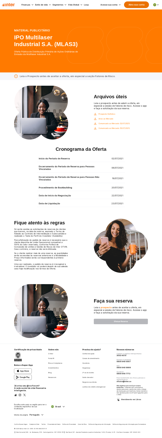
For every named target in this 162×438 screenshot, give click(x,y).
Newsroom (52, 377)
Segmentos (58, 5)
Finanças (25, 5)
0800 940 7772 (123, 374)
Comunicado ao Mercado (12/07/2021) (114, 123)
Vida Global (73, 5)
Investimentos (53, 368)
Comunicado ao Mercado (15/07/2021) (114, 128)
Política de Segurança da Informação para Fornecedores (129, 424)
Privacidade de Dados (54, 424)
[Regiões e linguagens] (156, 5)
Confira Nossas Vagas (20, 424)
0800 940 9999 (124, 368)
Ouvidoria (86, 363)
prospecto (106, 307)
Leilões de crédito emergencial (93, 387)
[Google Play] (23, 377)
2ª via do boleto (88, 373)
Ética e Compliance (55, 363)
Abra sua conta (137, 4)
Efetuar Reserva (121, 321)
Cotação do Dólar (34, 424)
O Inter (50, 354)
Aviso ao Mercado (106, 119)
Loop (86, 5)
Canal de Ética (82, 424)
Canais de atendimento (90, 358)
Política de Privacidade (69, 424)
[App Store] (23, 371)
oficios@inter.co (124, 381)
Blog (50, 373)
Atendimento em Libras (131, 399)
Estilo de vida (41, 5)
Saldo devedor (87, 377)
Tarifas (43, 424)
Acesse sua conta (108, 5)
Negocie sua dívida (89, 382)
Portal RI (51, 358)
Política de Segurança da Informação (99, 424)
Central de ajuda (88, 354)
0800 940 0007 (124, 361)
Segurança (86, 368)
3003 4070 (121, 355)
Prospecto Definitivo (107, 114)
